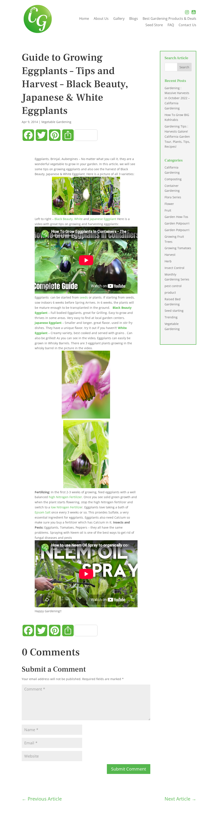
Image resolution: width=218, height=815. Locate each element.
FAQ (171, 25)
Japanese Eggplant (103, 219)
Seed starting (174, 311)
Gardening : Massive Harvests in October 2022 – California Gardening (177, 98)
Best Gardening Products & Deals (169, 19)
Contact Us (187, 25)
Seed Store (154, 25)
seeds (84, 297)
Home (84, 19)
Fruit (168, 210)
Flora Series (173, 197)
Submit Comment (128, 769)
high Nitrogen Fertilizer (65, 497)
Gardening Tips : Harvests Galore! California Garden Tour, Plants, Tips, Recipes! (177, 136)
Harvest (170, 255)
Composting (173, 179)
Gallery (119, 19)
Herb (168, 261)
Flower (169, 204)
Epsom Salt (43, 512)
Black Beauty (63, 219)
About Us (101, 19)
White (78, 219)
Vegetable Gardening (56, 122)
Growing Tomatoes (178, 248)
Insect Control (174, 268)
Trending (171, 317)
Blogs (133, 19)
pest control (173, 286)
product (170, 292)
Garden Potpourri (177, 223)
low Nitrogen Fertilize (66, 507)
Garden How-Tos (176, 217)
